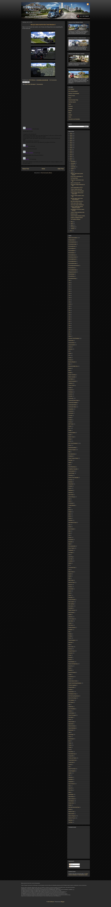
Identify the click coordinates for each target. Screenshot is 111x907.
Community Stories (72, 404)
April (72, 223)
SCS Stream (71, 702)
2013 (71, 156)
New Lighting (71, 603)
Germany (70, 479)
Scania (69, 678)
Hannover (70, 492)
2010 (71, 230)
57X (69, 334)
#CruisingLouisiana (72, 257)
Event (69, 445)
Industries (70, 520)
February (73, 226)
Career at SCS (71, 385)
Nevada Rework (71, 599)
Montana (70, 586)
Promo (69, 638)
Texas (69, 736)
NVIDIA (70, 614)
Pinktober (70, 629)
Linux (69, 554)
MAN (69, 578)
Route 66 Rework (72, 672)
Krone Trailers (71, 548)
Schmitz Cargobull (72, 685)
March (72, 225)
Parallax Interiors (71, 627)
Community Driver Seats (73, 400)
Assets (69, 353)
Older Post (61, 168)
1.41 (69, 287)
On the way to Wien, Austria (76, 203)
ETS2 (69, 441)
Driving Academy (71, 432)
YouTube (70, 822)
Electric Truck (71, 436)
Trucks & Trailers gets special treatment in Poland (77, 207)
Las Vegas (70, 552)
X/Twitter (70, 114)
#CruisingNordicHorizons (73, 265)
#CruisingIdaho (71, 250)
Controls (70, 419)
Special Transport (72, 715)
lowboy (69, 563)
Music (69, 593)
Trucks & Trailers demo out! (76, 189)
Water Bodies (71, 796)
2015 (71, 152)
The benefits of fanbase (75, 219)
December (73, 161)
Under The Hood (71, 768)
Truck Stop (70, 751)
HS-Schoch (70, 503)
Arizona (70, 346)
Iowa (69, 524)
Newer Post (25, 168)
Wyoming (70, 820)
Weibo (69, 112)
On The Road (71, 618)
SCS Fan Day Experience (73, 696)
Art (69, 351)
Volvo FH (70, 788)
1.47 (69, 299)
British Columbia (71, 376)
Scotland (70, 689)
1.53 (69, 314)
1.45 (69, 295)
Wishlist (70, 809)
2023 (71, 138)
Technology (70, 734)
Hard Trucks (70, 494)
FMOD (69, 462)
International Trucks (72, 522)
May (72, 221)
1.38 (69, 280)
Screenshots (40, 84)
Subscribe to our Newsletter (74, 119)
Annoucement (71, 342)
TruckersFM (70, 755)
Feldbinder (70, 456)
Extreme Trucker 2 (72, 449)
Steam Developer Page (73, 99)
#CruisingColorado (72, 244)
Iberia (69, 509)
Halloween (70, 490)
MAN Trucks (70, 580)
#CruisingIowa (71, 252)
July (72, 170)
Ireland (69, 526)
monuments (70, 588)
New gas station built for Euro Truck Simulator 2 (43, 24)
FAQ (69, 451)
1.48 (69, 302)
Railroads (70, 642)
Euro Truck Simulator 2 (30, 84)
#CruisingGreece (72, 246)
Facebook (70, 106)
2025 (71, 135)
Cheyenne (70, 389)
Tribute (69, 747)
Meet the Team (71, 582)
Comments (72, 866)
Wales (69, 792)
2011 (71, 159)
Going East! (70, 483)
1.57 (69, 323)
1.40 (69, 284)
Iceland (70, 511)
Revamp (70, 657)
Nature (69, 595)
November (73, 163)
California (70, 383)
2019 (71, 145)
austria (69, 357)
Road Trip (70, 666)
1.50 (69, 308)
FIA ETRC (70, 460)
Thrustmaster (71, 738)
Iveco (69, 533)
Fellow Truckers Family (73, 458)
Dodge (69, 430)
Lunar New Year (71, 567)
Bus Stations (71, 379)
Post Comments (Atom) (46, 172)
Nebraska (70, 597)
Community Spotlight (72, 402)
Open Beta (70, 621)
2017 (71, 149)
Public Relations (71, 640)
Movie (69, 591)
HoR (69, 499)
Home (43, 168)
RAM (69, 644)
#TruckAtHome (71, 276)
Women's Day (71, 811)
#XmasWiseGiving (72, 278)
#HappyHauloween (72, 272)
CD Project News (74, 178)
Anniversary (70, 340)
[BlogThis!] (24, 82)
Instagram (70, 108)
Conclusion (70, 413)
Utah (69, 775)
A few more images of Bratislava (77, 204)
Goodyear (70, 486)
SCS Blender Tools (72, 693)
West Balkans (71, 800)
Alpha (69, 336)
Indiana (70, 518)
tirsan (69, 740)
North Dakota (71, 612)
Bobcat (69, 368)
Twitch (69, 104)
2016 (71, 151)
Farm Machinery (71, 454)
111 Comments (53, 80)
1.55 (69, 319)
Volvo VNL (70, 790)
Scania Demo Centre (72, 680)
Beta (69, 364)
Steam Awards (71, 721)
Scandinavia (71, 676)
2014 (71, 154)
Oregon (70, 623)
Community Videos (72, 406)
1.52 (69, 312)
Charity (69, 387)
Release (70, 648)
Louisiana (70, 561)
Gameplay (70, 475)
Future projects (71, 471)
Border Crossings (72, 374)
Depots (69, 426)
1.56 (69, 321)
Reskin (69, 655)
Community (70, 398)
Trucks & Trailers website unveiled (78, 215)
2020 (71, 144)
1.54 (69, 317)
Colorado (70, 396)
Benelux (70, 359)
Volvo (69, 785)
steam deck (70, 723)
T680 (69, 732)
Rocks (69, 668)
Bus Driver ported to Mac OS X (77, 201)
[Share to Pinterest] (29, 82)
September (73, 166)
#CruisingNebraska (72, 263)
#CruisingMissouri (72, 259)
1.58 (69, 325)
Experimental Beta (72, 447)
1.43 (69, 291)
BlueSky (70, 110)
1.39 (69, 282)
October (72, 165)
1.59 (69, 327)
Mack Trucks (71, 571)
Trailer (69, 743)
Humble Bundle (71, 505)
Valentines (70, 777)
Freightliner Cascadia (72, 469)
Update (70, 773)
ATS (69, 355)
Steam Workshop (72, 728)
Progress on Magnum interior (77, 217)
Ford (69, 464)
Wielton (70, 805)
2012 (71, 158)
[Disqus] (43, 106)
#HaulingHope (71, 274)
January (72, 228)
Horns (69, 501)
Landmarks (70, 550)
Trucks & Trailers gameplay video (77, 212)
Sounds (70, 711)
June (72, 172)
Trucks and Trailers (72, 758)
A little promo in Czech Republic (77, 190)
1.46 (69, 297)
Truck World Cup (71, 753)
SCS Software (71, 89)
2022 (71, 140)
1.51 (69, 310)
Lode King (70, 556)
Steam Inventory (71, 725)
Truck (69, 749)
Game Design (71, 473)
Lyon (69, 569)
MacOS (70, 573)
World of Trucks (71, 95)
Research (70, 653)
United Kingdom (71, 770)
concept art (70, 411)
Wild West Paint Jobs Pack (73, 807)
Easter (69, 434)
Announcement (71, 344)
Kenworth (70, 541)
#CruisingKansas (72, 254)
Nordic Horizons (71, 610)
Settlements (70, 706)
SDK (69, 704)
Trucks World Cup (72, 760)
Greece (70, 488)
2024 (71, 137)
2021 (71, 142)
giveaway (70, 481)
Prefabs (70, 633)
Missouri (70, 584)
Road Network (71, 661)
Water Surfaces (71, 798)
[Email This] (23, 82)
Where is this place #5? (75, 182)
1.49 (69, 306)
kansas (69, 537)
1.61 (69, 332)
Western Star (71, 803)
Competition (70, 409)
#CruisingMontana (72, 261)
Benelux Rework (71, 361)
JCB (69, 535)
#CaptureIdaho (71, 239)
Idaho (69, 514)
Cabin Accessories (72, 381)
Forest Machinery (72, 466)
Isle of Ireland (71, 529)
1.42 (69, 289)
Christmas (70, 391)
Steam (69, 719)
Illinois (69, 516)
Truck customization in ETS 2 (77, 187)
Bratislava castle (74, 214)
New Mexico (71, 606)
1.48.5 (69, 304)
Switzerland (70, 730)
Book (69, 370)
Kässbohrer (70, 539)
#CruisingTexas (71, 267)
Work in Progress (72, 815)
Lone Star (70, 558)
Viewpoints (70, 781)
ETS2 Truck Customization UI (77, 176)
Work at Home (71, 813)
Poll (69, 631)
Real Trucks (70, 646)
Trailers (70, 745)
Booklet (70, 372)
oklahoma (70, 616)
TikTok (69, 117)
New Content (71, 601)
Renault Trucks (71, 651)
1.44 (69, 293)
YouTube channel (72, 102)
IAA (69, 507)
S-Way (69, 674)
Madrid (69, 576)
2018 (71, 147)
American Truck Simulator (73, 93)
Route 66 (70, 670)
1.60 (69, 329)
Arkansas (70, 349)
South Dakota (71, 713)
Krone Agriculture (72, 546)
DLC (69, 428)
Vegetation (70, 779)
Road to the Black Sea (73, 663)
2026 (71, 133)
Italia (69, 531)
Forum (69, 97)
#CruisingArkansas (72, 242)
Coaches (70, 394)
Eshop (69, 439)
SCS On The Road (72, 698)
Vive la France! (71, 783)
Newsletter (70, 608)
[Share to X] (26, 82)
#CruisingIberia (71, 248)
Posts (71, 864)
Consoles (70, 415)
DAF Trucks (70, 424)
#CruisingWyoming (72, 269)
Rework (70, 659)
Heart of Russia (71, 496)
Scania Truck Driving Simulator (74, 683)
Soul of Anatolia (71, 708)
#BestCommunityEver (72, 237)
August (72, 168)
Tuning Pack (71, 762)
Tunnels (70, 764)
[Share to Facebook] (27, 82)
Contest (70, 417)
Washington (70, 794)
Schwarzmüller (71, 687)
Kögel (69, 543)
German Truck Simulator (73, 477)
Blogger (62, 901)
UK (69, 766)
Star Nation (70, 717)
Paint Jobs (70, 625)
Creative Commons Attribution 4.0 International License (78, 874)
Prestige (70, 636)
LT (68, 565)
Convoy (70, 421)
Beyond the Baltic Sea (73, 366)
